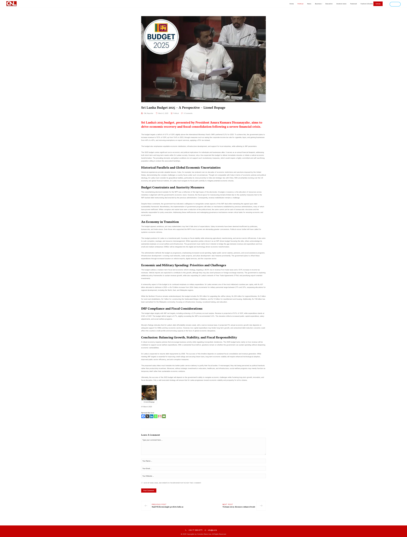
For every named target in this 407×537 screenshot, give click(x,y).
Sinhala (395, 4)
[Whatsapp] (156, 416)
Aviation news (341, 4)
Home (292, 4)
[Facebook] (143, 416)
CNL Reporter (148, 113)
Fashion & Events (367, 4)
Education (329, 4)
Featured (353, 4)
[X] (147, 416)
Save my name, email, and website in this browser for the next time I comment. (172, 483)
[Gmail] (160, 416)
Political (300, 4)
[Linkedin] (151, 416)
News (309, 4)
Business (318, 4)
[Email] (164, 416)
